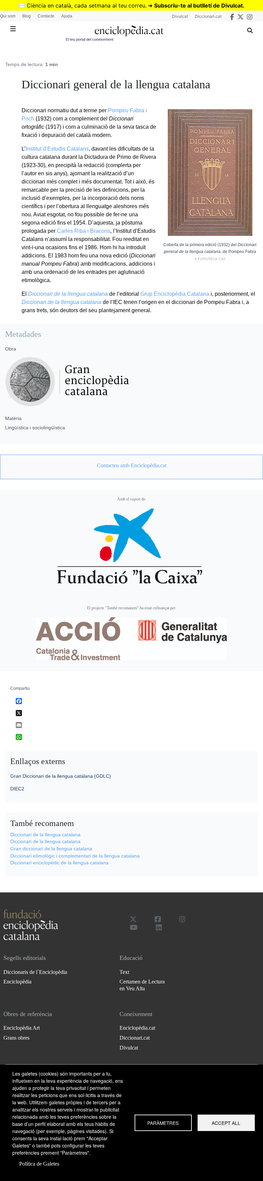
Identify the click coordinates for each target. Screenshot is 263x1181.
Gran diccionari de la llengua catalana (51, 848)
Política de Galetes (39, 1164)
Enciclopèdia (17, 982)
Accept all (226, 1122)
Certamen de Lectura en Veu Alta (142, 985)
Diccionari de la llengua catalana (68, 294)
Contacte (46, 16)
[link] (131, 465)
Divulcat (180, 16)
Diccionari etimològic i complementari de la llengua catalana (75, 856)
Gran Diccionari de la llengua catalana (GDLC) (60, 776)
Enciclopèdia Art (21, 1028)
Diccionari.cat (208, 16)
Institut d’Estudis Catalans (57, 149)
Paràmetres (163, 1122)
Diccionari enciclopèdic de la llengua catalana (59, 862)
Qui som (7, 16)
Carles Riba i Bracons (83, 231)
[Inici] (129, 31)
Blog (26, 16)
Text (124, 972)
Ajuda (66, 16)
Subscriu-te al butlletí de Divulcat (198, 5)
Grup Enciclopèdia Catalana (174, 294)
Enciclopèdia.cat (137, 1028)
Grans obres (16, 1038)
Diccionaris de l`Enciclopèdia (35, 972)
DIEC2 (17, 788)
